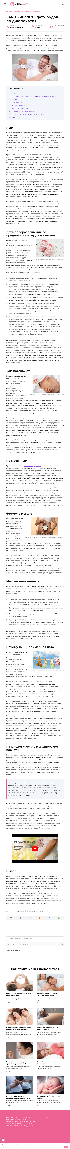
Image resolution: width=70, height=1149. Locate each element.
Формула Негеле (18, 105)
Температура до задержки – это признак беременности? (19, 1063)
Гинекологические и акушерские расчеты (28, 114)
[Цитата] (21, 944)
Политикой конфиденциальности (53, 1146)
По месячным (17, 102)
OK (66, 1146)
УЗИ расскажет (17, 99)
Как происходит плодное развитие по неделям (47, 994)
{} (26, 944)
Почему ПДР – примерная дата (23, 111)
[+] (28, 944)
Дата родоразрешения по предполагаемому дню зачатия (34, 96)
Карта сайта (44, 1117)
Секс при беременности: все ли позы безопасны (18, 994)
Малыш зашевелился (20, 108)
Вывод (14, 117)
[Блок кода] (23, 944)
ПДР (13, 93)
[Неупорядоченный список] (18, 944)
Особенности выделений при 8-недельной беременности (19, 1028)
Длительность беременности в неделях (49, 1097)
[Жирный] (8, 944)
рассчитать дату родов (32, 466)
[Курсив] (10, 944)
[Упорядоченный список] (16, 944)
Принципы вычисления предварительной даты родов (18, 1097)
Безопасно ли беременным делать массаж (48, 1028)
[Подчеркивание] (13, 944)
